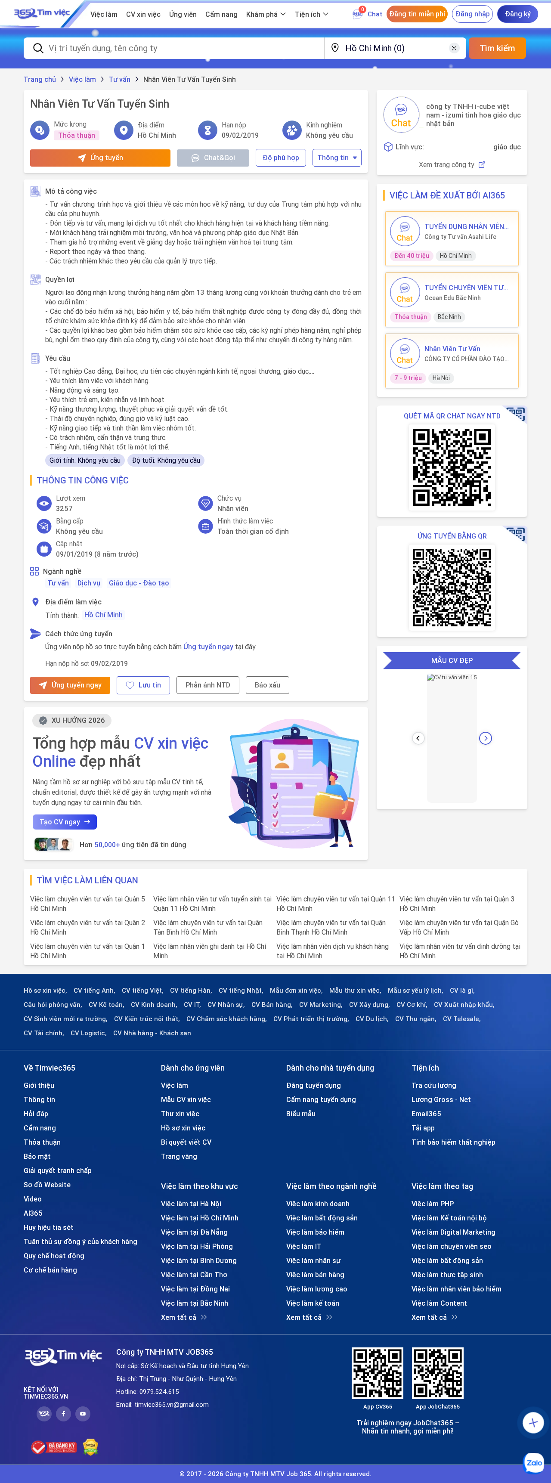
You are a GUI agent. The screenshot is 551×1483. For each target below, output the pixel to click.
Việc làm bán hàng (315, 1275)
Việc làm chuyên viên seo (452, 1246)
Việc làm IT (304, 1246)
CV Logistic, (89, 1033)
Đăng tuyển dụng (313, 1085)
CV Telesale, (462, 1019)
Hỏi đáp (36, 1114)
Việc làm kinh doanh (318, 1203)
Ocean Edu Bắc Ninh (452, 298)
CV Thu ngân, (415, 1019)
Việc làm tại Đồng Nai (195, 1289)
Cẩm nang (221, 14)
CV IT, (192, 1005)
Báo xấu (267, 685)
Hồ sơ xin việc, (45, 990)
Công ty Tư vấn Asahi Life (460, 237)
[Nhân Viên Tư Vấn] (405, 353)
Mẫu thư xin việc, (355, 990)
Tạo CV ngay (60, 821)
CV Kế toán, (106, 1005)
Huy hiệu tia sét (49, 1227)
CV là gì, (462, 990)
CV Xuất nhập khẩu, (464, 1005)
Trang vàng (179, 1156)
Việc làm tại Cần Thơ (194, 1275)
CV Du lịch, (372, 1019)
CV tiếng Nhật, (241, 990)
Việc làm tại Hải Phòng (197, 1246)
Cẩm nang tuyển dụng (321, 1099)
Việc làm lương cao (316, 1289)
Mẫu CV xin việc (186, 1099)
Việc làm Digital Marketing (453, 1232)
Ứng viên (183, 14)
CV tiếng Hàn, (191, 990)
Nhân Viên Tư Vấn (452, 348)
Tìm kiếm (497, 48)
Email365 (426, 1114)
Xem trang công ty (446, 165)
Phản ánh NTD (208, 685)
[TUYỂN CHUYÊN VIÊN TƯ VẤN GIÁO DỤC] (405, 292)
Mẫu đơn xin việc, (296, 990)
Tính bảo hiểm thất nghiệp (453, 1142)
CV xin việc (143, 14)
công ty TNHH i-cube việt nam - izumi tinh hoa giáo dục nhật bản (473, 115)
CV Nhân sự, (226, 1005)
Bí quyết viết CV (186, 1142)
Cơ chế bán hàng (50, 1270)
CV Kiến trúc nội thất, (147, 1019)
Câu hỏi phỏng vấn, (53, 1005)
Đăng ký (518, 13)
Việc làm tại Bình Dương (199, 1260)
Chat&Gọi (219, 157)
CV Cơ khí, (411, 1005)
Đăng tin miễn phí (417, 13)
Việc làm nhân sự (313, 1260)
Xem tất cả (178, 1317)
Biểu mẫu (301, 1114)
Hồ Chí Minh (103, 614)
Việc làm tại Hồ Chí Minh (199, 1218)
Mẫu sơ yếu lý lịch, (415, 990)
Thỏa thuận (42, 1142)
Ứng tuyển (106, 157)
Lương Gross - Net (441, 1099)
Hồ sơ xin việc (183, 1128)
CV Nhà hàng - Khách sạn (152, 1033)
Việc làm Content (439, 1303)
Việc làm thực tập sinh (447, 1275)
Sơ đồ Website (47, 1185)
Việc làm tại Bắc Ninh (194, 1303)
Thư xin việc (180, 1114)
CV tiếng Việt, (143, 990)
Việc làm (104, 14)
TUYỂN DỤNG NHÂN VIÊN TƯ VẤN (464, 226)
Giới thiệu (39, 1085)
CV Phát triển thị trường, (311, 1019)
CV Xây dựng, (369, 1005)
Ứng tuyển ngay (208, 646)
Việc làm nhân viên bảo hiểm (456, 1289)
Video (33, 1199)
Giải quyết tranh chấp (58, 1170)
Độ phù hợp (281, 157)
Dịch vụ (88, 583)
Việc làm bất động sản (322, 1218)
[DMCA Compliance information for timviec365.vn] (90, 1447)
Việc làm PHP (433, 1203)
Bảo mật (37, 1156)
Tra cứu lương (434, 1085)
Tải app (423, 1128)
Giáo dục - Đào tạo (139, 583)
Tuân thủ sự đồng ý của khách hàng (80, 1241)
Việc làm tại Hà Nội (191, 1203)
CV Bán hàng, (272, 1005)
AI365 (33, 1213)
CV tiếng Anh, (94, 990)
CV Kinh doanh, (154, 1005)
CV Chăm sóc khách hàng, (226, 1019)
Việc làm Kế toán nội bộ (449, 1218)
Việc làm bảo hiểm (315, 1232)
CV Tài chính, (44, 1033)
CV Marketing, (321, 1005)
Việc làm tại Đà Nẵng (194, 1232)
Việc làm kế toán (312, 1303)
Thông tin (333, 157)
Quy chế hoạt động (54, 1256)
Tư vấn (58, 583)
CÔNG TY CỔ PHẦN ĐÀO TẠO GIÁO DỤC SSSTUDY (464, 359)
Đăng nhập (472, 13)
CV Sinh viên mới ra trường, (66, 1019)
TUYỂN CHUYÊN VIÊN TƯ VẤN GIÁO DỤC (463, 287)
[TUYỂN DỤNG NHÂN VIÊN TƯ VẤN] (405, 231)
